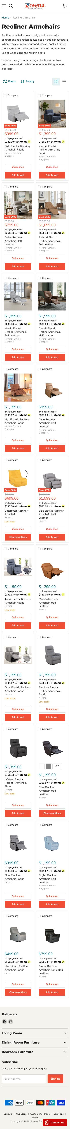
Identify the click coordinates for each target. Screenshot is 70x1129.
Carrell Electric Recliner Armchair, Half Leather (50, 332)
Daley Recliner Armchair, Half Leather (13, 241)
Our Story (21, 1114)
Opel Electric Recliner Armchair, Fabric (17, 689)
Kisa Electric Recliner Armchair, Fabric (17, 421)
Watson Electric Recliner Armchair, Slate (16, 783)
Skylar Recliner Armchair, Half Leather (48, 878)
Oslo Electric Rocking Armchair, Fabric (17, 148)
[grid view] (56, 81)
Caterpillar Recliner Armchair (16, 512)
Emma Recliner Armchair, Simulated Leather (51, 970)
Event (35, 1117)
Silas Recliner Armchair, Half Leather (47, 790)
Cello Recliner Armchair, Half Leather (47, 423)
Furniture (7, 1114)
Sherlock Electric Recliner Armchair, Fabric (50, 691)
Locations (59, 1114)
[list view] (64, 81)
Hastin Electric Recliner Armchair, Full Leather (16, 332)
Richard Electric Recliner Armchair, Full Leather (50, 241)
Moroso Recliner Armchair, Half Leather (48, 602)
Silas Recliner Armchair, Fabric (14, 877)
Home (5, 17)
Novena (8, 517)
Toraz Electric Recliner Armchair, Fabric (18, 600)
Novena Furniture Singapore (13, 154)
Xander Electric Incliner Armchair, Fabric (49, 149)
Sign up (55, 1079)
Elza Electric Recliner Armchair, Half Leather (51, 514)
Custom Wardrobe (40, 1114)
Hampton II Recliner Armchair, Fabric (17, 968)
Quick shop (18, 167)
